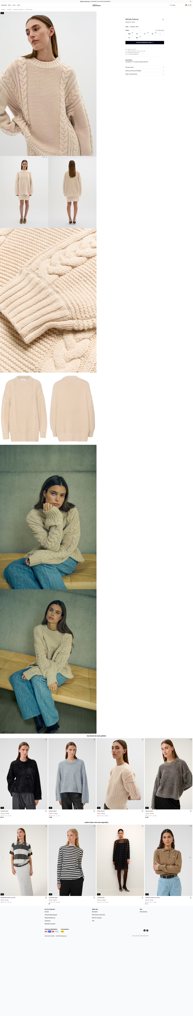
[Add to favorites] (163, 19)
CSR (93, 921)
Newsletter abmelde (50, 924)
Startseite (3, 9)
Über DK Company (97, 918)
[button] (144, 67)
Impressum (48, 921)
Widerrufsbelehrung (50, 918)
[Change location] (186, 5)
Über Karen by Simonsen (98, 915)
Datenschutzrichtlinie (50, 936)
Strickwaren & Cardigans (18, 9)
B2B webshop (143, 911)
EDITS (18, 5)
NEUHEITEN (4, 5)
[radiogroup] (144, 36)
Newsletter (95, 911)
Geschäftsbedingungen (61, 936)
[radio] (137, 34)
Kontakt (47, 911)
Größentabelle (160, 30)
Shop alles (9, 9)
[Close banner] (191, 1)
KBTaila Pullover (29, 9)
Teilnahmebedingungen (51, 915)
